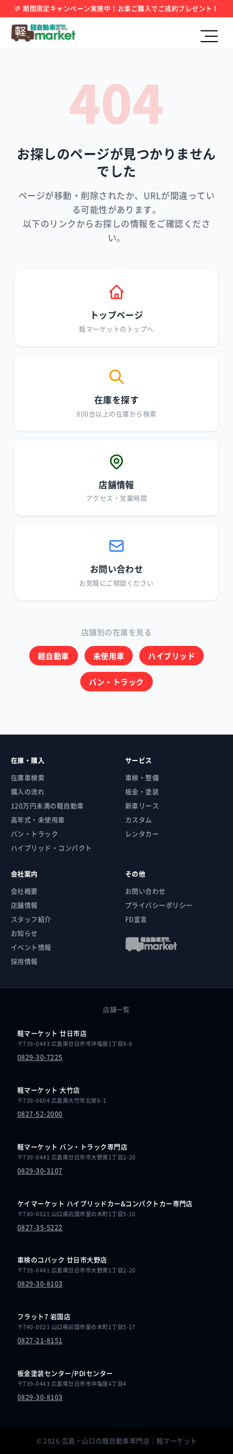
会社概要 (24, 891)
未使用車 (109, 655)
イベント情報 (31, 947)
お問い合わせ (145, 891)
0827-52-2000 (40, 1114)
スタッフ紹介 (31, 919)
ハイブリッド (171, 655)
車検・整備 (142, 778)
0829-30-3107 (40, 1170)
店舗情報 (24, 905)
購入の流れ (27, 792)
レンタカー (142, 834)
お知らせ (24, 933)
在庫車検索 (27, 778)
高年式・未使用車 (38, 820)
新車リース (142, 806)
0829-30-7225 (40, 1057)
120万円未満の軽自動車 (47, 806)
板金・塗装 (142, 792)
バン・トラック (116, 681)
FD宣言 (136, 919)
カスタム (138, 820)
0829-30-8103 (40, 1283)
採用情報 (24, 961)
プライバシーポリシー (159, 905)
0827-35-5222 (40, 1227)
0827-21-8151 (40, 1340)
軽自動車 (53, 655)
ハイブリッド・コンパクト (51, 848)
